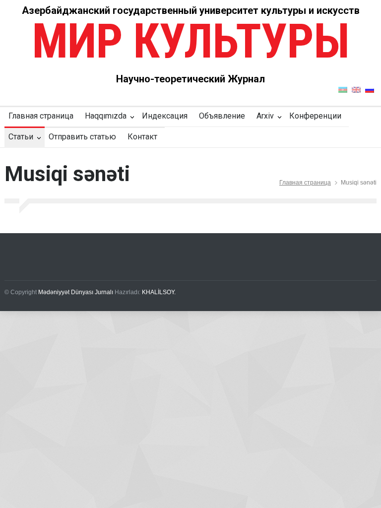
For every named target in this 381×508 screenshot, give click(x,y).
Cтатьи (20, 136)
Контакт (142, 136)
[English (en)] (356, 89)
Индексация (165, 116)
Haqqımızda (106, 116)
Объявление (222, 116)
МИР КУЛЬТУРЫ (190, 41)
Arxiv (265, 116)
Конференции (315, 116)
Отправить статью (82, 136)
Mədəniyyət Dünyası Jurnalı (75, 292)
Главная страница (40, 116)
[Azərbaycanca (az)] (342, 89)
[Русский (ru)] (369, 89)
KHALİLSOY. (159, 292)
